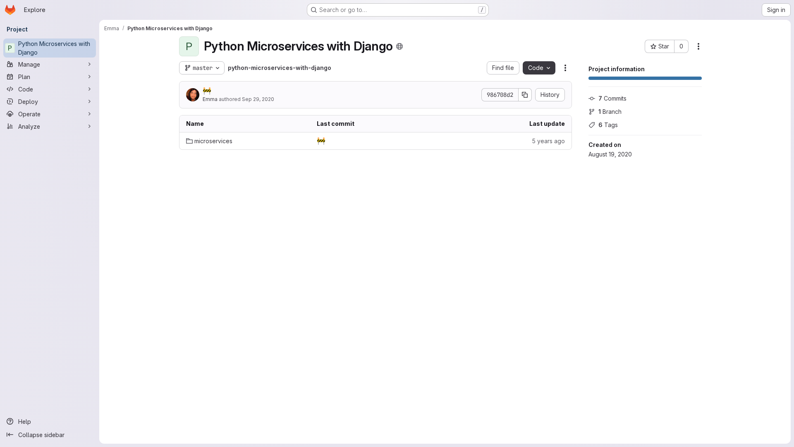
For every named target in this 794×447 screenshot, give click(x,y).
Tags (608, 124)
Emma (210, 99)
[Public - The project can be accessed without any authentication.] (399, 46)
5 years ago (548, 140)
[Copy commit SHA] (525, 94)
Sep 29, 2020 (258, 99)
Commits (612, 98)
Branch (610, 111)
